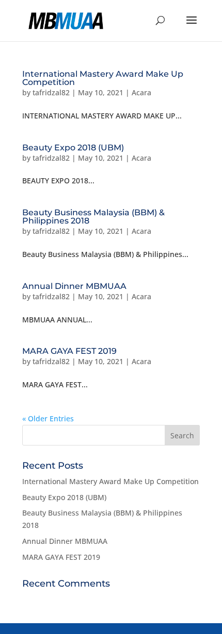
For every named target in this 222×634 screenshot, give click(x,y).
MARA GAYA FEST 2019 (69, 351)
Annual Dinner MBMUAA (74, 286)
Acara (141, 92)
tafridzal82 (51, 92)
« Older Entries (48, 418)
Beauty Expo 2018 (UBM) (73, 147)
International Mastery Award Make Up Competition (102, 78)
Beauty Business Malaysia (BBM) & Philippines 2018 (93, 217)
